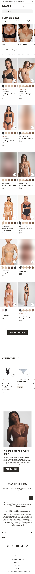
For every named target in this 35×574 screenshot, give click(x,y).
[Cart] (28, 6)
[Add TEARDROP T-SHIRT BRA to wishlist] (14, 127)
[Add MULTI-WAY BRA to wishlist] (32, 261)
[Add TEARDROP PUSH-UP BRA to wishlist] (14, 80)
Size (8, 55)
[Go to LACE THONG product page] (23, 371)
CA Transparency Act (18, 559)
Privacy (17, 565)
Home (3, 50)
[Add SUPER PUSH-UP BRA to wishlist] (32, 127)
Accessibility (17, 562)
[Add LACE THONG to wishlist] (28, 374)
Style (29, 55)
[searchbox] (19, 11)
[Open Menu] (32, 6)
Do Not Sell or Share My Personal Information (17, 571)
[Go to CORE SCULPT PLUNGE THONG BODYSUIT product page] (8, 371)
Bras (8, 50)
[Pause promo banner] (32, 2)
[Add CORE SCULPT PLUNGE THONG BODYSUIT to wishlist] (12, 374)
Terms (17, 568)
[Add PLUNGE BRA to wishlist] (14, 261)
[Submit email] (31, 498)
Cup (19, 55)
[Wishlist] (24, 6)
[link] (11, 469)
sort (3, 55)
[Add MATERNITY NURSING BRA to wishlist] (32, 217)
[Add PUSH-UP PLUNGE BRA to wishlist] (32, 80)
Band (13, 55)
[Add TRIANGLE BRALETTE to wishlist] (32, 304)
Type (23, 55)
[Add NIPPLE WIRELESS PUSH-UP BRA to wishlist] (14, 217)
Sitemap (17, 556)
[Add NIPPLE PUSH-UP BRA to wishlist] (14, 174)
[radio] (3, 86)
